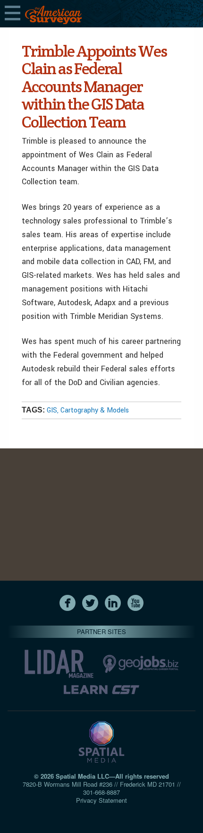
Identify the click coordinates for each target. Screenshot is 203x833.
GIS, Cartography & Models (88, 410)
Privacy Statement (101, 800)
